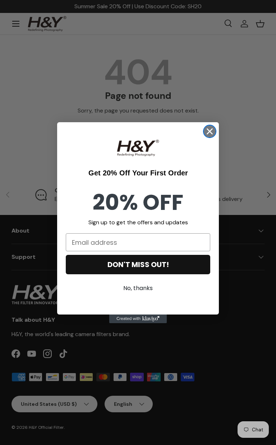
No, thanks (138, 288)
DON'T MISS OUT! (138, 265)
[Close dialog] (209, 131)
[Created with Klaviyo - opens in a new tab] (138, 319)
